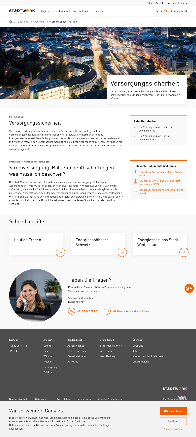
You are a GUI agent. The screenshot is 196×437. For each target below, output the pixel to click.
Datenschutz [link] (42, 399)
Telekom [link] (48, 372)
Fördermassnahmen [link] (110, 345)
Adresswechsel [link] (76, 345)
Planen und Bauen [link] (77, 351)
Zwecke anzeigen (173, 429)
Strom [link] (47, 345)
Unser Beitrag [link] (107, 356)
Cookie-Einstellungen (110, 399)
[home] (10, 21)
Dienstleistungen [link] (77, 356)
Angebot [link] (45, 11)
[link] (159, 173)
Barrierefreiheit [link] (18, 399)
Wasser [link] (47, 361)
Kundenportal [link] (179, 11)
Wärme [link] (47, 356)
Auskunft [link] (72, 361)
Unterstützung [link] (141, 361)
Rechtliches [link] (63, 399)
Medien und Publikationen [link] (148, 356)
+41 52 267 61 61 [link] (18, 345)
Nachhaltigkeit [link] (81, 11)
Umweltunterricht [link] (109, 351)
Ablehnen (173, 421)
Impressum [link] (84, 399)
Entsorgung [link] (50, 367)
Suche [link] (159, 11)
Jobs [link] (149, 3)
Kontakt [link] (159, 3)
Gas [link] (45, 351)
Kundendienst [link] (62, 11)
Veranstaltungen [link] (177, 3)
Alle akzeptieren (173, 410)
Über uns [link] (99, 11)
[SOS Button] (189, 289)
